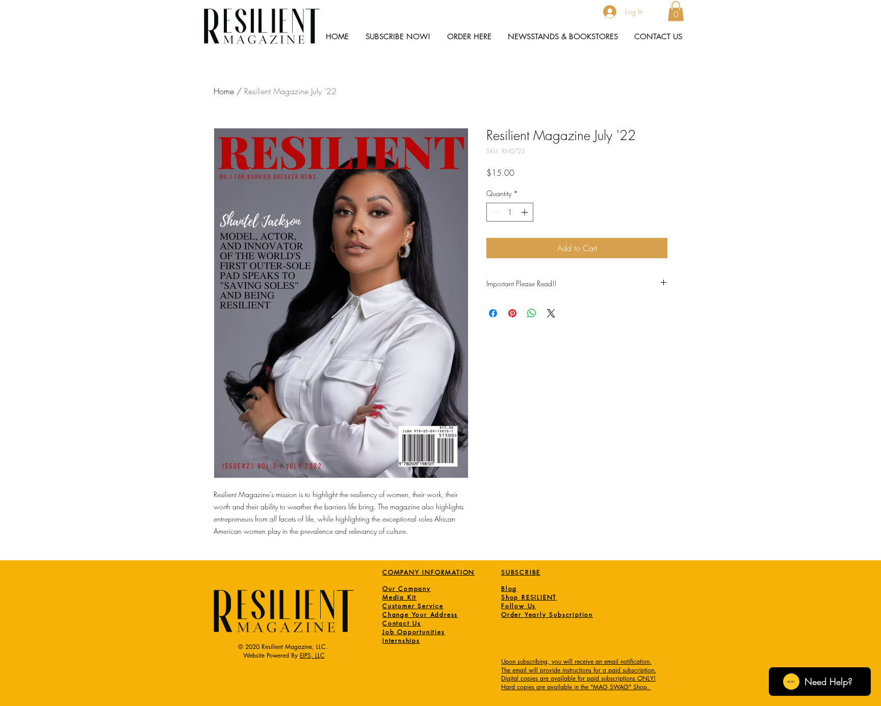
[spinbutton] (510, 212)
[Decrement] (494, 212)
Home (224, 91)
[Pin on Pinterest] (512, 313)
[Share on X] (551, 313)
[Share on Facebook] (493, 313)
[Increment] (525, 212)
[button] (675, 11)
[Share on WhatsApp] (532, 313)
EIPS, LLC (312, 655)
